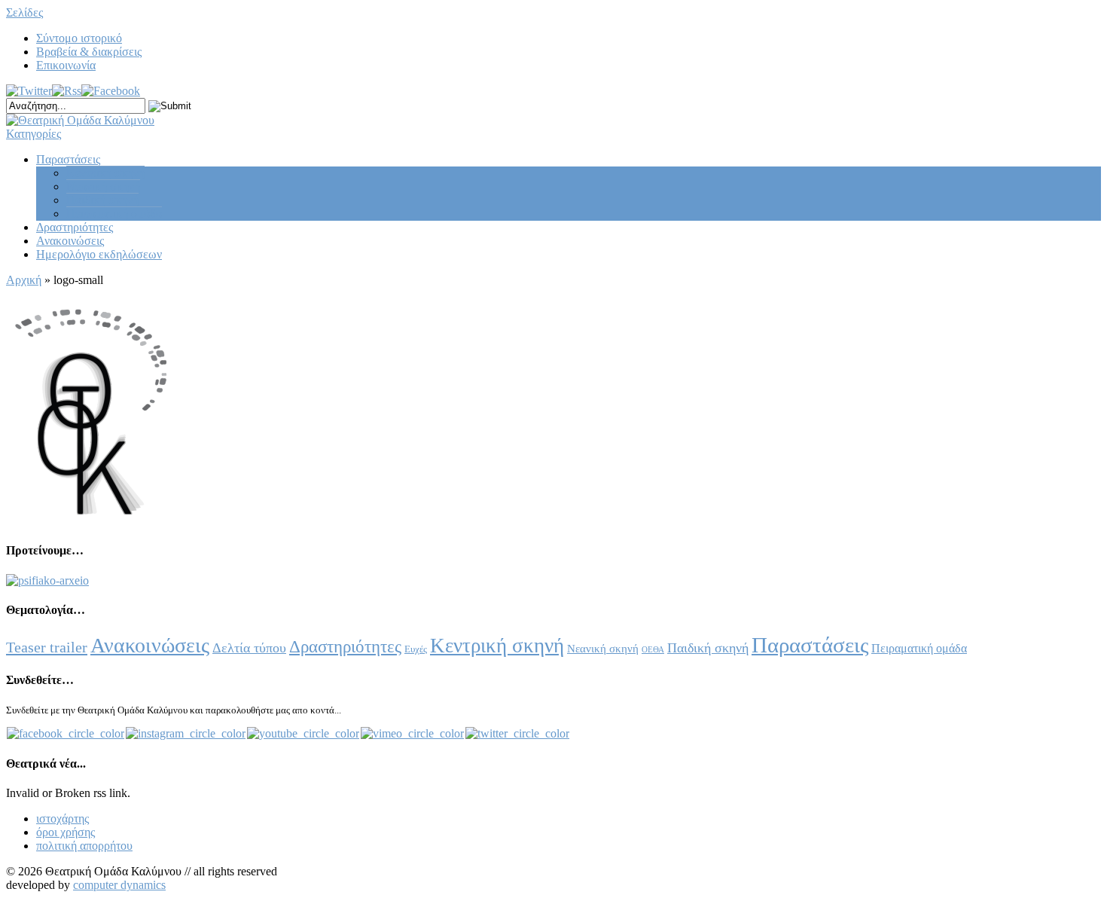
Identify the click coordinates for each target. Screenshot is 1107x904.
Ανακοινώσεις (70, 240)
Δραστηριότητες (74, 227)
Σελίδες (24, 12)
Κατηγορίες (33, 133)
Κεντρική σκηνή (105, 172)
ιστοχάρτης (62, 818)
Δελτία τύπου (249, 647)
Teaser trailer (46, 647)
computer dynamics (119, 884)
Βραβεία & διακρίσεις (89, 51)
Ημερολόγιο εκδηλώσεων (99, 254)
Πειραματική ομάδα (114, 213)
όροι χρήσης (65, 832)
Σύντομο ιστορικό (79, 38)
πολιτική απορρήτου (84, 845)
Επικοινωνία (66, 65)
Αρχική (23, 279)
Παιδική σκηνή (102, 200)
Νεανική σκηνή (103, 186)
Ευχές (415, 649)
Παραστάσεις (68, 159)
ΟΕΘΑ (653, 650)
